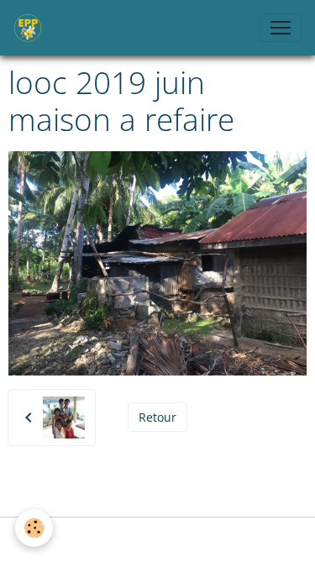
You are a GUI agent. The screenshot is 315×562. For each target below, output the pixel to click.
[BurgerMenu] (281, 27)
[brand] (31, 27)
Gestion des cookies (157, 540)
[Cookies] (34, 528)
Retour (157, 417)
